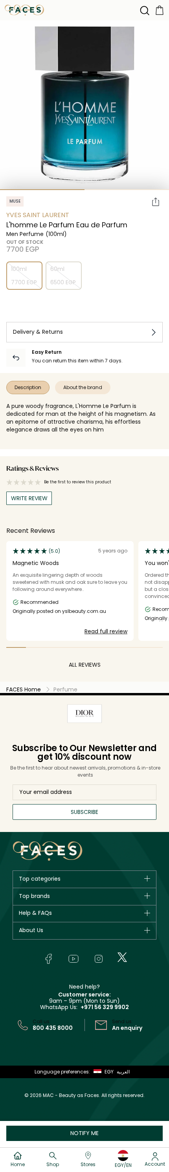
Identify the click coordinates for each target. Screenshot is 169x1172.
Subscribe (84, 812)
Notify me (84, 1133)
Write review (29, 498)
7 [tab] (133, 647)
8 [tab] (153, 647)
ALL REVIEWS (85, 665)
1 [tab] (42, 189)
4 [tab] (74, 647)
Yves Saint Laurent (37, 214)
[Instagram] (98, 959)
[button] (102, 1072)
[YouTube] (73, 959)
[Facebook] (48, 959)
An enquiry (127, 1028)
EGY (109, 1071)
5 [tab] (94, 647)
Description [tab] (28, 387)
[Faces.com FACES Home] (24, 9)
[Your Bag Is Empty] (159, 9)
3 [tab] (55, 647)
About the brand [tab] (82, 387)
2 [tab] (126, 189)
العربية (123, 1071)
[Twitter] (122, 957)
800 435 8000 (53, 1028)
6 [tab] (114, 647)
